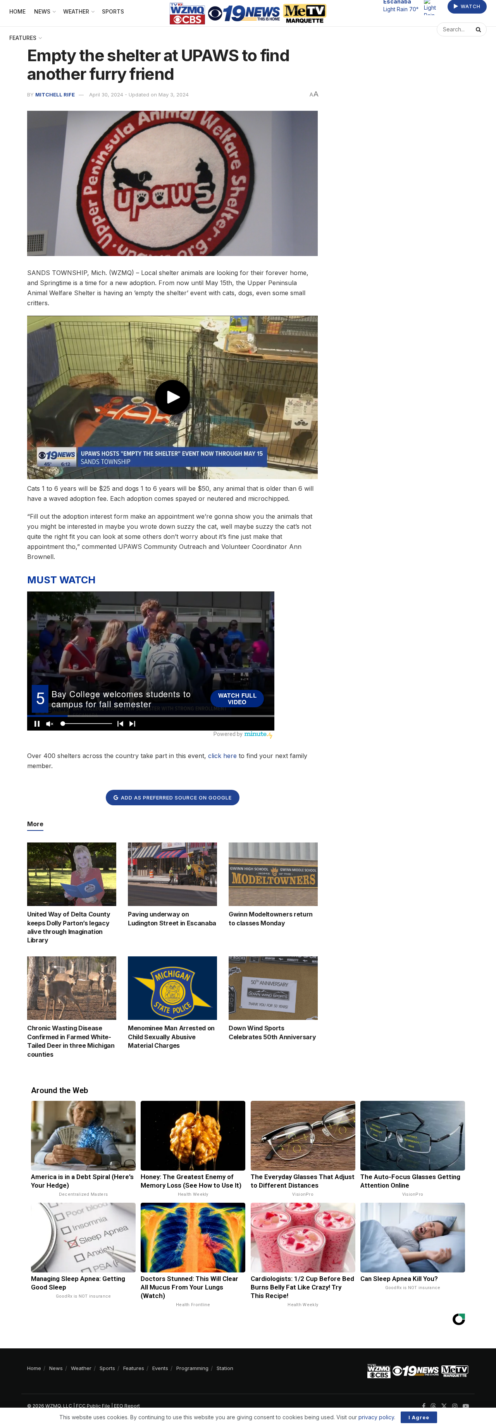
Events (160, 1368)
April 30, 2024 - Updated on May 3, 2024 (139, 94)
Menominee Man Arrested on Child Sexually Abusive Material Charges (171, 1036)
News (56, 1368)
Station (225, 1368)
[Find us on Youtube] (466, 1406)
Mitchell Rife (55, 94)
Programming (192, 1368)
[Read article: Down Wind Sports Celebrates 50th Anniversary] (273, 988)
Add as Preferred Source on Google (175, 797)
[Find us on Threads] (433, 1406)
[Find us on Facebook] (423, 1406)
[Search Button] (479, 33)
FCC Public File (93, 1406)
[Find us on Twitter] (444, 1406)
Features (22, 37)
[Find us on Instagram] (455, 1406)
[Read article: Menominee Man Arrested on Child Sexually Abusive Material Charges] (172, 988)
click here (222, 756)
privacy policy (376, 1417)
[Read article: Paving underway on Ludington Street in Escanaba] (172, 874)
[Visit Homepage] (248, 13)
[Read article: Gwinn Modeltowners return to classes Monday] (273, 874)
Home (34, 1368)
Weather (81, 1368)
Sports (107, 1368)
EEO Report (127, 1406)
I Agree (418, 1417)
